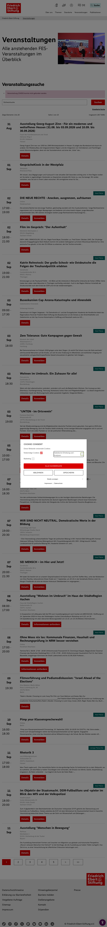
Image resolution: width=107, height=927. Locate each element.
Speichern (68, 473)
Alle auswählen (53, 466)
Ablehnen (38, 473)
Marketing (27, 459)
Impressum (48, 483)
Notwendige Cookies (31, 453)
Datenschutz (58, 483)
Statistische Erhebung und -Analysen (64, 454)
